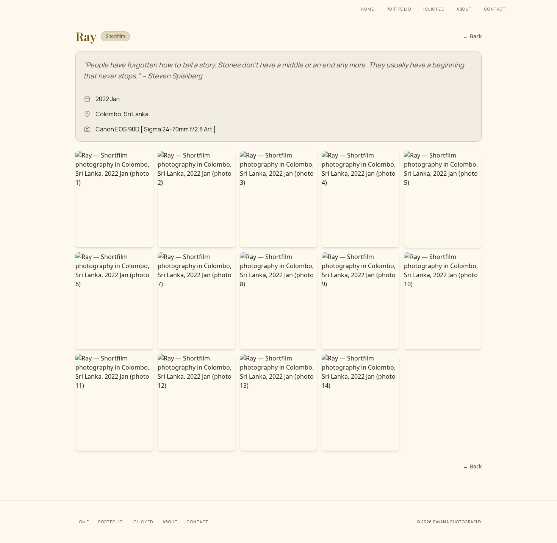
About (464, 9)
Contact (495, 9)
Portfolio (398, 9)
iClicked (433, 9)
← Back (472, 36)
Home (367, 9)
